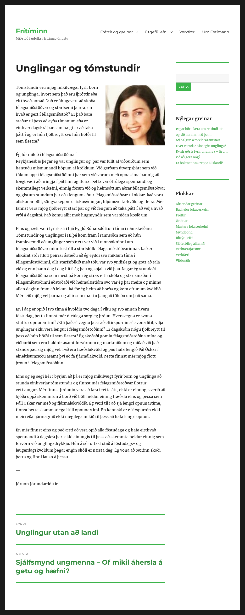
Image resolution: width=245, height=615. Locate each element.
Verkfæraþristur (188, 249)
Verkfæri (187, 32)
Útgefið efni (156, 32)
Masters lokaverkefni (192, 227)
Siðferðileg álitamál (190, 244)
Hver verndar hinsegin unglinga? (201, 146)
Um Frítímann (215, 32)
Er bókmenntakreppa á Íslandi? (199, 163)
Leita (183, 87)
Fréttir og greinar (116, 32)
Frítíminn (32, 31)
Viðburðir (183, 261)
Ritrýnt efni (184, 238)
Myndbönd (184, 232)
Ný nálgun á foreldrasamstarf (198, 140)
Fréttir (181, 215)
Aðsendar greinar (189, 204)
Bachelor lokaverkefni (192, 210)
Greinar (182, 221)
